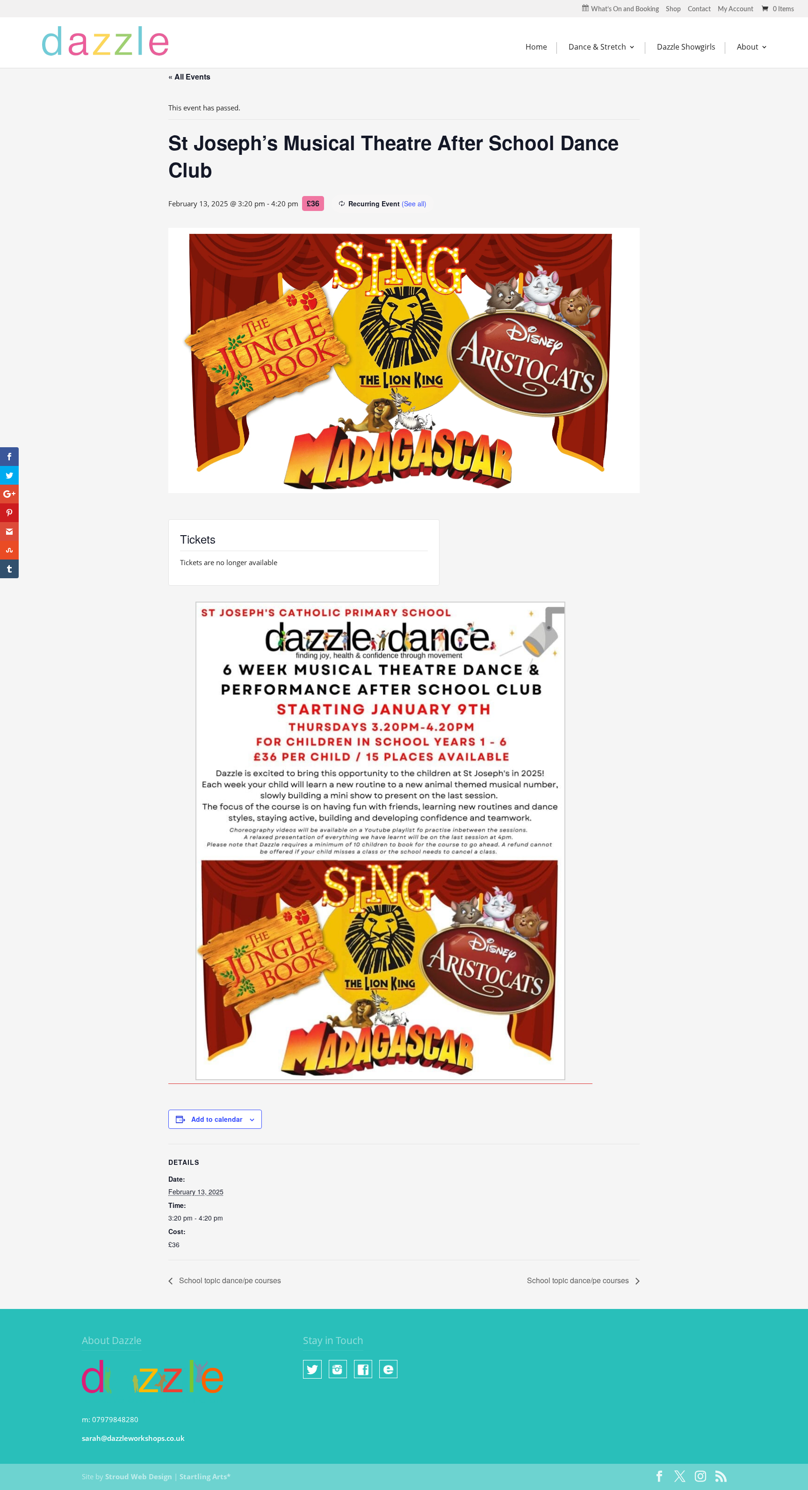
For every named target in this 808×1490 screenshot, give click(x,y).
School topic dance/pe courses (229, 1280)
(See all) (414, 203)
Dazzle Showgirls (686, 47)
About (747, 47)
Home (536, 47)
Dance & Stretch (597, 47)
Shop (673, 9)
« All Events (189, 76)
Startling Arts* (205, 1476)
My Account (735, 9)
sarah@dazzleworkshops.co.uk (133, 1438)
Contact (699, 9)
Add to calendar (216, 1119)
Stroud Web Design (138, 1476)
